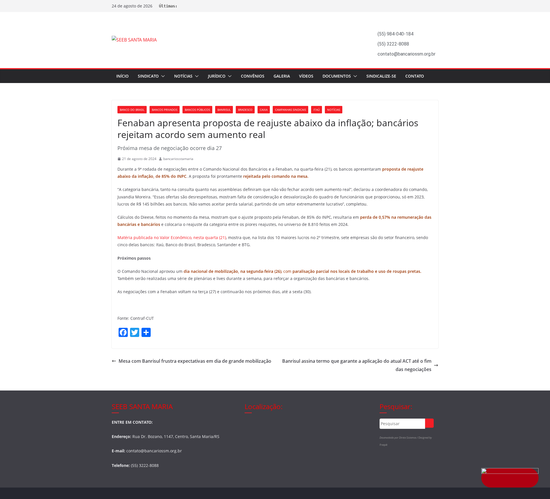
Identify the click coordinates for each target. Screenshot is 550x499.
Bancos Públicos (197, 110)
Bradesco (245, 110)
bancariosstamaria (178, 158)
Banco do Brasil (132, 110)
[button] (162, 76)
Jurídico (216, 76)
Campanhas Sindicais (290, 110)
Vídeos (306, 76)
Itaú (316, 110)
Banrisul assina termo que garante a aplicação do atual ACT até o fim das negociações (356, 365)
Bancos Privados (164, 110)
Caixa (264, 110)
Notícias (183, 76)
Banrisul (224, 110)
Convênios (252, 76)
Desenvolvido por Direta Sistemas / (399, 437)
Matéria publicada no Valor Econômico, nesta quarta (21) (171, 237)
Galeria (282, 76)
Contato (414, 76)
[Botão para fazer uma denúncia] (510, 478)
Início (122, 76)
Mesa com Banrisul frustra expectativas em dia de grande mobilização (195, 361)
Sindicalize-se (381, 76)
